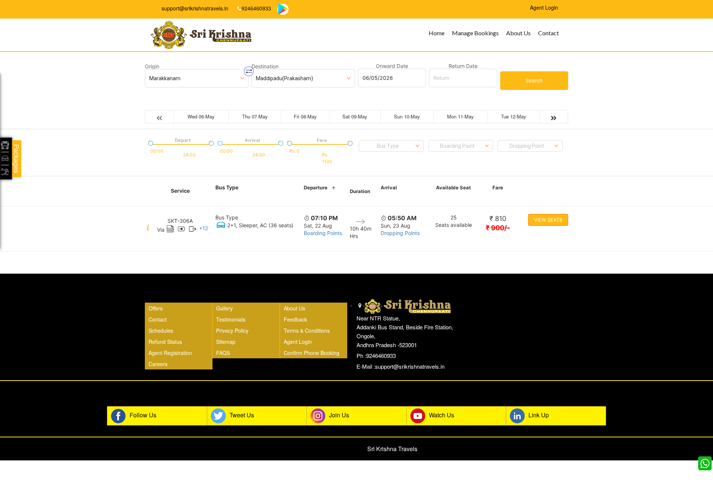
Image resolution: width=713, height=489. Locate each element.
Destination (265, 66)
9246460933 (256, 8)
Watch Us (441, 415)
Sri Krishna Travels (392, 448)
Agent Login (298, 341)
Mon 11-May (460, 116)
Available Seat (453, 187)
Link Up (538, 415)
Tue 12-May (513, 116)
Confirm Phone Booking (311, 352)
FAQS (223, 352)
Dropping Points (400, 233)
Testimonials (230, 319)
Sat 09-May (354, 116)
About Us (518, 32)
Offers (156, 308)
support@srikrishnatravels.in (194, 8)
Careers (158, 364)
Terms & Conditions (307, 330)
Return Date (463, 66)
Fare (497, 187)
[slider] (150, 142)
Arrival (389, 187)
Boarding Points (323, 233)
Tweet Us (241, 415)
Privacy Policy (232, 330)
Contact (548, 32)
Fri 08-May (305, 116)
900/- (498, 228)
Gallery (224, 308)
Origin (152, 66)
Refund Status (165, 341)
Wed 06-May (201, 116)
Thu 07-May (255, 116)
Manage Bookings (475, 32)
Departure (316, 187)
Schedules (161, 330)
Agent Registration (170, 352)
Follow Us (143, 415)
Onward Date (392, 66)
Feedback (295, 319)
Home (437, 32)
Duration (360, 191)
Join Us (339, 415)
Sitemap (225, 341)
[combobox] (391, 145)
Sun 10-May (407, 116)
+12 (203, 228)
